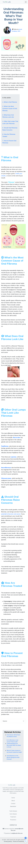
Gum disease (13, 814)
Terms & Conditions (18, 841)
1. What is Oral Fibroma (9, 102)
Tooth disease (13, 811)
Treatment (13, 817)
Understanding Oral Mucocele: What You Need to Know (14, 745)
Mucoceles (16, 437)
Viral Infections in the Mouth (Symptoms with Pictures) (13, 757)
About (13, 800)
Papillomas (5, 446)
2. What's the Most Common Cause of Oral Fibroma (9, 108)
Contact (13, 803)
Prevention (13, 820)
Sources (5, 721)
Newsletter (13, 806)
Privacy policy (8, 841)
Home (13, 797)
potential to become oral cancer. (11, 514)
